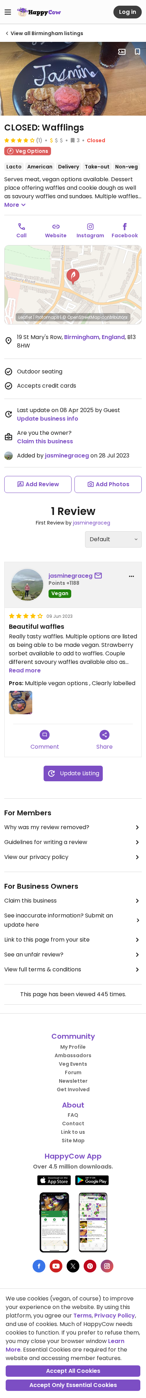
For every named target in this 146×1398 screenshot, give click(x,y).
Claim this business (45, 441)
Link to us (73, 1132)
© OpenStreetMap (81, 317)
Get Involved (73, 1089)
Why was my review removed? (46, 827)
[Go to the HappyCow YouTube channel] (56, 1266)
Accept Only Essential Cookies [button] (73, 1385)
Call (21, 235)
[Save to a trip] (122, 51)
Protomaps (47, 317)
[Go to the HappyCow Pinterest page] (90, 1266)
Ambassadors (73, 1055)
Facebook (125, 235)
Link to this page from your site (47, 940)
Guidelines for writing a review (45, 842)
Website (56, 235)
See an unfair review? (33, 954)
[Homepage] (39, 12)
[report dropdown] (131, 576)
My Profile (73, 1046)
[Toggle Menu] (8, 12)
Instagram (90, 235)
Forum (73, 1072)
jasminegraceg (67, 455)
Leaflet (25, 317)
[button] (73, 277)
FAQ (73, 1115)
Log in (127, 12)
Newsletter (73, 1080)
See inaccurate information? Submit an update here (58, 920)
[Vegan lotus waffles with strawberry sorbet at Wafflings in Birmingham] (73, 79)
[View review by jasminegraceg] (27, 585)
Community (73, 1036)
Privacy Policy (114, 1315)
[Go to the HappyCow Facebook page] (39, 1266)
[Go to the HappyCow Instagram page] (107, 1266)
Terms (82, 1315)
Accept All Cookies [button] (73, 1371)
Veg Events (73, 1063)
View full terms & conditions (42, 969)
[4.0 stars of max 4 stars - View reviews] (19, 140)
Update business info (47, 419)
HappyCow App (73, 1156)
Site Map (73, 1140)
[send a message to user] (99, 576)
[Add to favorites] (137, 51)
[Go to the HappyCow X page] (73, 1266)
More (11, 205)
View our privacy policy (36, 857)
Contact (73, 1123)
